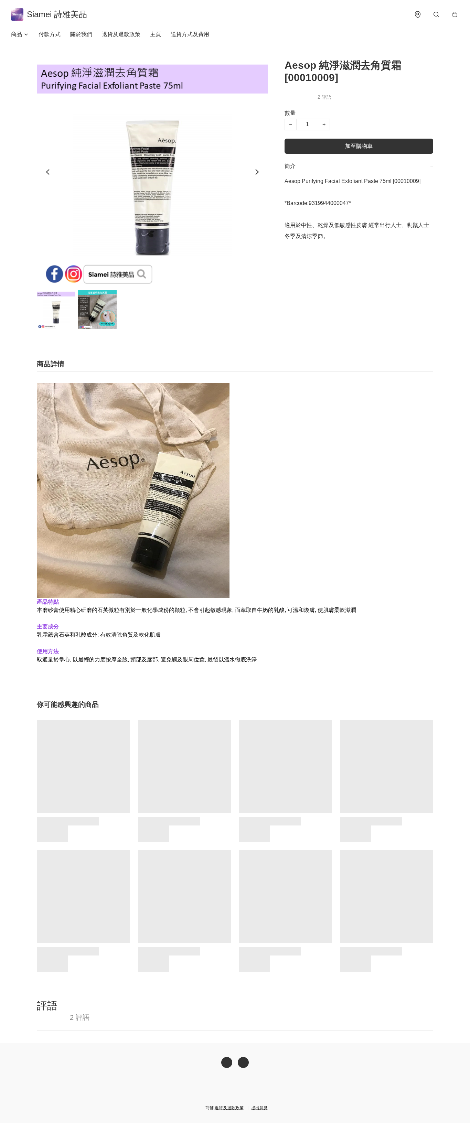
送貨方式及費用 (190, 34)
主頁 (155, 34)
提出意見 (259, 1107)
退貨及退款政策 (121, 34)
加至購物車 (359, 146)
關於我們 (81, 34)
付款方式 (50, 34)
